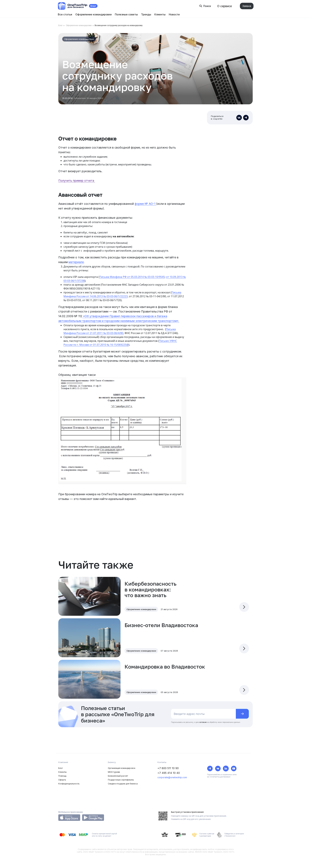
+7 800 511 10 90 (168, 768)
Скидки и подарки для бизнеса (123, 783)
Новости (174, 14)
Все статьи (65, 14)
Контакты (161, 762)
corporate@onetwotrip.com (172, 777)
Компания (63, 762)
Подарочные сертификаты (121, 780)
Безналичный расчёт (118, 776)
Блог (60, 25)
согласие (203, 722)
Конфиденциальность (69, 783)
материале (76, 262)
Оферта (62, 780)
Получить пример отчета (76, 180)
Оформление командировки (93, 14)
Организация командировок (121, 768)
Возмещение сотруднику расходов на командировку (119, 25)
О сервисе (224, 6)
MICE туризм (114, 772)
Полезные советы (126, 14)
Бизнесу (112, 762)
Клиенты (160, 14)
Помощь (62, 776)
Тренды (146, 14)
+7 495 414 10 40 (168, 772)
